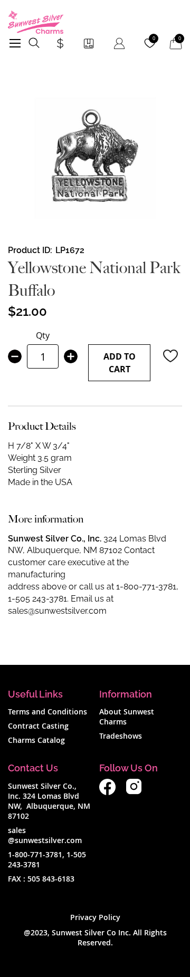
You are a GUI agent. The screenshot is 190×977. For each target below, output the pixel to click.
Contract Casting (38, 726)
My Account (119, 43)
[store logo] (35, 22)
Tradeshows (120, 736)
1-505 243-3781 (37, 599)
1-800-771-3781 (146, 587)
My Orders (88, 43)
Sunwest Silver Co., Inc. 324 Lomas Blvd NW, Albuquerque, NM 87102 (49, 801)
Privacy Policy (95, 917)
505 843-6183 (50, 879)
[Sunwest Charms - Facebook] (107, 792)
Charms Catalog (36, 740)
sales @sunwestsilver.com (45, 835)
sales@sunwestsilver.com (57, 611)
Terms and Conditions (47, 712)
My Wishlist (154, 38)
